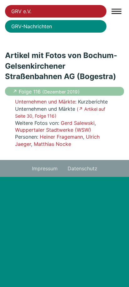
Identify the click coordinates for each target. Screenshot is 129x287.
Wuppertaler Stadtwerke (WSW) (53, 130)
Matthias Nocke (52, 144)
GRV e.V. (21, 11)
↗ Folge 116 (27, 91)
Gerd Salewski (78, 123)
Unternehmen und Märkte (45, 101)
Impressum (45, 168)
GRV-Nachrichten (31, 26)
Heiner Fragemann (61, 137)
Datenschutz (82, 168)
